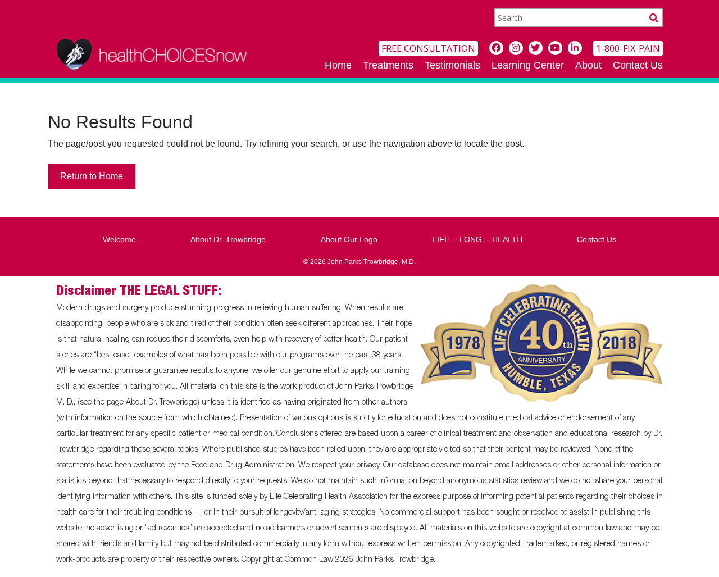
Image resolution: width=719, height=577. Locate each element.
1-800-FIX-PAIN (628, 48)
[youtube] (555, 48)
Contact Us (638, 65)
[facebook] (496, 48)
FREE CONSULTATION (428, 48)
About (588, 65)
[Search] (653, 17)
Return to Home (91, 176)
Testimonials (452, 65)
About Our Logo (349, 239)
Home (338, 65)
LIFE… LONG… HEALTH (477, 239)
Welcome (119, 239)
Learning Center (528, 65)
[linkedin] (575, 48)
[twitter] (536, 48)
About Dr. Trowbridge (228, 239)
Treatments (388, 65)
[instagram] (516, 48)
